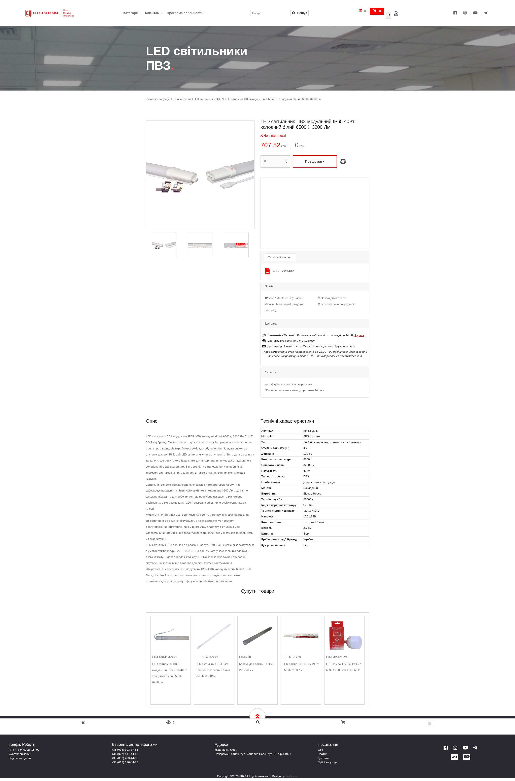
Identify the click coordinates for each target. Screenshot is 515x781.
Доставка (324, 751)
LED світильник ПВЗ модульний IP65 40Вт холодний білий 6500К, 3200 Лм (265, 99)
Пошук (302, 13)
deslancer (291, 769)
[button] (269, 209)
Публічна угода (327, 755)
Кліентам (152, 13)
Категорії (130, 13)
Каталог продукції (157, 99)
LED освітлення (179, 99)
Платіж (322, 746)
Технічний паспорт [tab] (280, 250)
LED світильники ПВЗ (204, 99)
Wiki (320, 742)
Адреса (359, 328)
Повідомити (314, 161)
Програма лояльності (184, 13)
